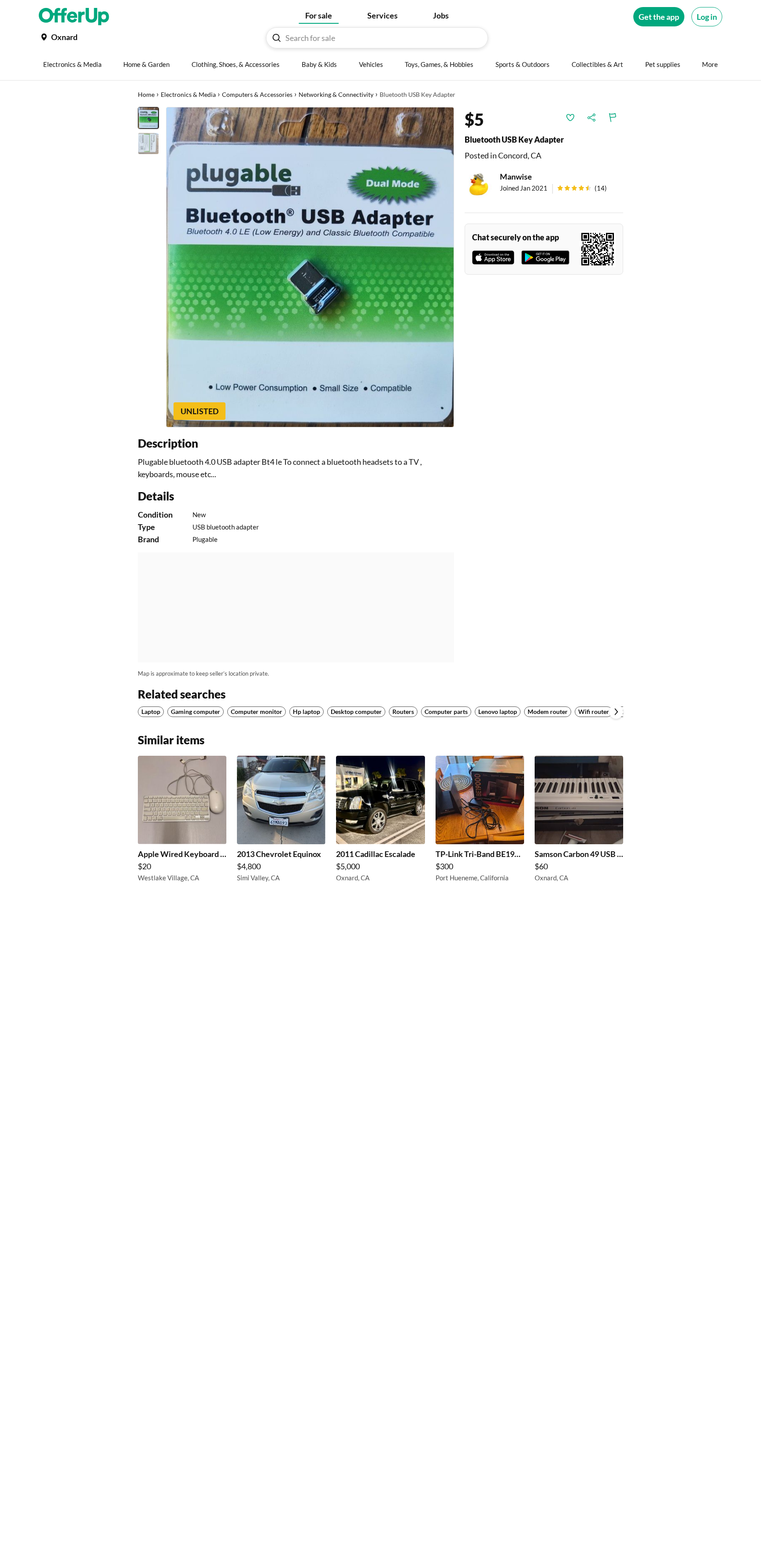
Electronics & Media (188, 94)
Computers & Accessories (257, 94)
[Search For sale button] (277, 38)
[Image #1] (148, 118)
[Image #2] (148, 143)
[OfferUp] (74, 17)
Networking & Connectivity (336, 94)
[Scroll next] (616, 712)
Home (146, 94)
